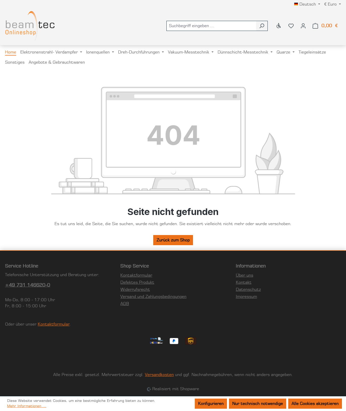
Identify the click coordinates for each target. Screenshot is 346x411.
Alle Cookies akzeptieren (315, 404)
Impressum (246, 297)
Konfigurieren (211, 404)
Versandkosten (159, 375)
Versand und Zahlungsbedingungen (153, 297)
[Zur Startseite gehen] (30, 26)
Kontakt (244, 282)
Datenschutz (248, 290)
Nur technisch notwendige (257, 404)
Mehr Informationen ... (26, 406)
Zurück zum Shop (173, 240)
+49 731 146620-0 (27, 285)
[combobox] (211, 26)
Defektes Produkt (137, 282)
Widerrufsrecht (135, 290)
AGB (124, 304)
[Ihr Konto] (303, 26)
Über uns (244, 275)
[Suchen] (262, 26)
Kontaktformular (54, 324)
